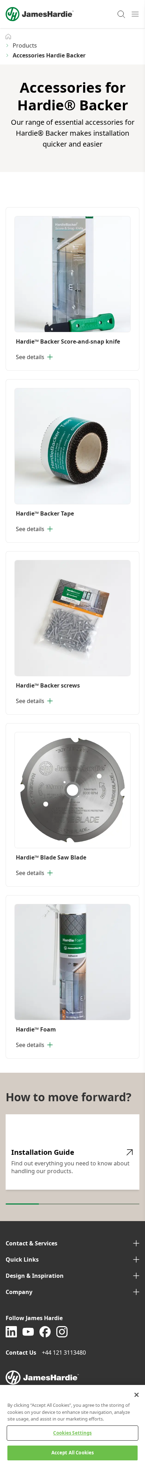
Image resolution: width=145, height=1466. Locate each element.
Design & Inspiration (35, 1276)
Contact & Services (31, 1243)
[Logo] (40, 14)
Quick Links (22, 1259)
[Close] (136, 1395)
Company (19, 1292)
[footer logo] (72, 1377)
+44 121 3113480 (64, 1352)
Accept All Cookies (72, 1452)
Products (25, 45)
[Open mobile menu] (135, 14)
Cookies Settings (72, 1433)
